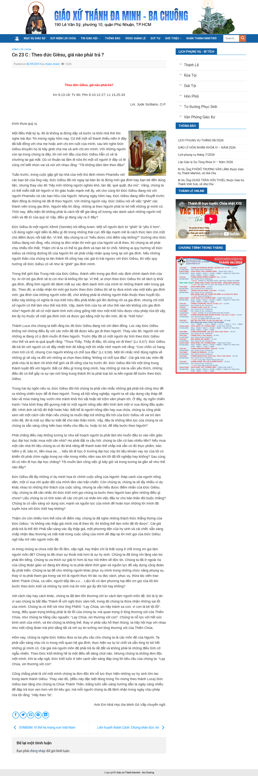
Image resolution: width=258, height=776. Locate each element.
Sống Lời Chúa (21, 49)
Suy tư (155, 38)
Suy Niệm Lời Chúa (63, 38)
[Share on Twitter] (23, 715)
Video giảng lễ (135, 38)
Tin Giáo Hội (89, 38)
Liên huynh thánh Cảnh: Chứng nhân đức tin (128, 727)
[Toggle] (180, 63)
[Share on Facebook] (15, 715)
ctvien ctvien (52, 64)
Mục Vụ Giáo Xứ (34, 38)
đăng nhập (38, 751)
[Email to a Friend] (30, 715)
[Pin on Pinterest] (38, 715)
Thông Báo (112, 38)
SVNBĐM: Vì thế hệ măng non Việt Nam (46, 727)
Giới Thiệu (172, 38)
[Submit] (242, 38)
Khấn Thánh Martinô (201, 38)
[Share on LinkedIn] (45, 715)
